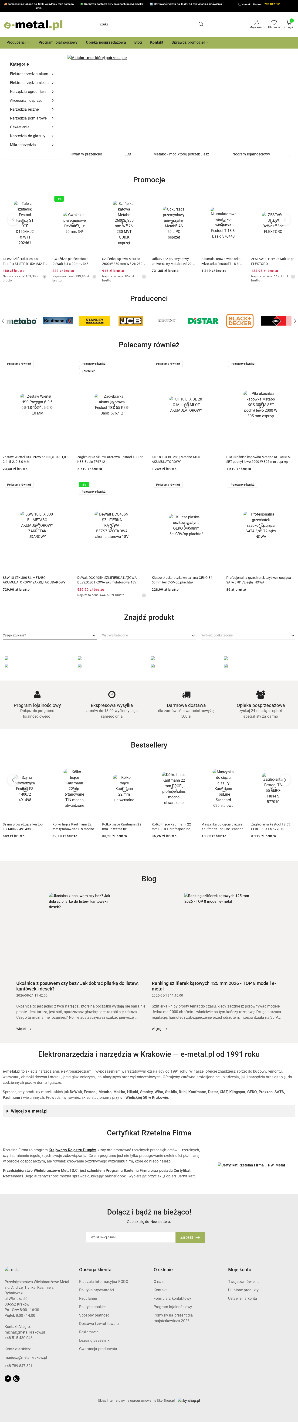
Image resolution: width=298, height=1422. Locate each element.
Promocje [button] (149, 179)
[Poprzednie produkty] (13, 220)
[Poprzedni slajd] (77, 101)
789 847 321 (272, 4)
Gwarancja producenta (98, 1349)
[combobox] (50, 635)
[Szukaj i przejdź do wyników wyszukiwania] (201, 24)
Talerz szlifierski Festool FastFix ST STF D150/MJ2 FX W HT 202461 (25, 261)
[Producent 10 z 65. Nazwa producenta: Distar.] (167, 321)
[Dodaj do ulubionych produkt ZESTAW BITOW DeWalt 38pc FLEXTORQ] (289, 199)
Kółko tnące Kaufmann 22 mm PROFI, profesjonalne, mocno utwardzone (171, 826)
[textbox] (14, 635)
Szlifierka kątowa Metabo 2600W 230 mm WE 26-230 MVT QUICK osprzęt (122, 261)
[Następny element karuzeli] (292, 321)
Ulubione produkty (243, 1290)
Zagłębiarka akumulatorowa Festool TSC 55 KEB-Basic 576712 (110, 459)
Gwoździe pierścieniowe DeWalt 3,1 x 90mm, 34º (70, 261)
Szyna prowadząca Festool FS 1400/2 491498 (23, 826)
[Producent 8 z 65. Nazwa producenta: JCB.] (94, 321)
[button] (18, 43)
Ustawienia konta (242, 1298)
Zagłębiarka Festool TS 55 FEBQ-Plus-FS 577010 (270, 826)
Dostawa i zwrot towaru (99, 1323)
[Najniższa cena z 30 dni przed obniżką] (44, 276)
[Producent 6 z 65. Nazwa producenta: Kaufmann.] (21, 321)
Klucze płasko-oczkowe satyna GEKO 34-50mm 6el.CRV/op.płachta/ (182, 580)
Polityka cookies (93, 1307)
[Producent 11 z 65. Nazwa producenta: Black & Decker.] (203, 321)
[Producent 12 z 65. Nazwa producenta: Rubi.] (240, 321)
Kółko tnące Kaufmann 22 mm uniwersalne (121, 826)
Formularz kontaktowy (172, 1298)
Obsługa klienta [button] (95, 1269)
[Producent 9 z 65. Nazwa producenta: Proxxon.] (131, 321)
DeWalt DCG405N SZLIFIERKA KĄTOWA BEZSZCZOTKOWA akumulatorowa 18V (107, 580)
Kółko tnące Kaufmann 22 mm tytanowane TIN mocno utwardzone (73, 826)
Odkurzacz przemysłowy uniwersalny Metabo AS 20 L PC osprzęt (173, 261)
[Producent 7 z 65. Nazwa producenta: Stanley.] (58, 321)
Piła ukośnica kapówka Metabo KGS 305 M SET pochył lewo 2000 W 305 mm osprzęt (258, 459)
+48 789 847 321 (19, 1366)
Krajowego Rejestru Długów (72, 1150)
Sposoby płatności (94, 1315)
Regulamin (88, 1298)
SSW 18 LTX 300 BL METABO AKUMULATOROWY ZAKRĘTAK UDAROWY (34, 580)
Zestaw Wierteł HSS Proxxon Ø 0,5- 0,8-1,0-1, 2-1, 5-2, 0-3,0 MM (36, 459)
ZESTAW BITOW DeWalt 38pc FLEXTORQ (273, 261)
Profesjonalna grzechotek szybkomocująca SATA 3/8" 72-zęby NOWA (258, 580)
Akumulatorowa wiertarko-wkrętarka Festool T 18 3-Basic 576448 (221, 261)
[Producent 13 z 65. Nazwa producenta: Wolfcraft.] (276, 321)
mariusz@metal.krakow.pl (26, 1357)
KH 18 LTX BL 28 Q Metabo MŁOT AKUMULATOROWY (177, 459)
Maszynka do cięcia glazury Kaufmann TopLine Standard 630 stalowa (223, 826)
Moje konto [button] (239, 1269)
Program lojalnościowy (173, 1307)
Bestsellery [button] (149, 745)
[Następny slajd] (285, 101)
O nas (158, 1281)
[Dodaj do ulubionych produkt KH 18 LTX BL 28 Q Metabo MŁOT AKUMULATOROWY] (215, 364)
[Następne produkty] (285, 220)
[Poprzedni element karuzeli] (6, 321)
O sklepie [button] (163, 1269)
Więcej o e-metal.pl (29, 1111)
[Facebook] (8, 1378)
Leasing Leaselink (94, 1340)
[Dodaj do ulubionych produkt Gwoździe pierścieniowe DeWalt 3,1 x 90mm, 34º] (91, 199)
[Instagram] (16, 1378)
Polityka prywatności (96, 1290)
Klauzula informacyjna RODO (103, 1281)
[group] (181, 101)
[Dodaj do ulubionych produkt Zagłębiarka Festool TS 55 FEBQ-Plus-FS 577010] (289, 764)
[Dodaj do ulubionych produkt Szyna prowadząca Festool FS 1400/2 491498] (41, 764)
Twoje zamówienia (244, 1281)
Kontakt (160, 1290)
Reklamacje (89, 1332)
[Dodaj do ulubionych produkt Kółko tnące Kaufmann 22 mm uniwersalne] (140, 764)
